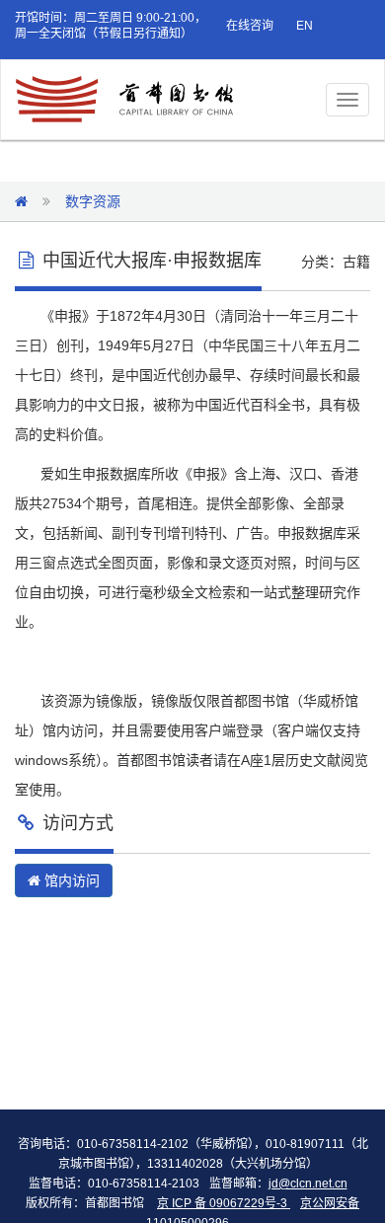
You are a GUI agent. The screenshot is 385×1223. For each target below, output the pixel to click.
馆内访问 (70, 880)
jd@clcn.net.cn (308, 1183)
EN (304, 26)
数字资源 (92, 201)
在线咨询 (249, 26)
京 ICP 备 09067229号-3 (223, 1203)
